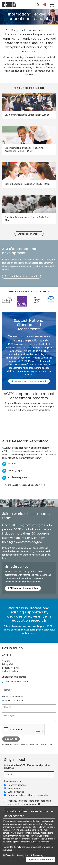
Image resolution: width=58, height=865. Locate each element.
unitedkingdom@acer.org (14, 676)
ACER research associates (23, 588)
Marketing (38, 855)
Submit (9, 739)
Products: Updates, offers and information (28, 795)
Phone (20, 700)
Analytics (23, 855)
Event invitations (16, 791)
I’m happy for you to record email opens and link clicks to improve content (29, 802)
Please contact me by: (13, 696)
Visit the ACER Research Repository (22, 485)
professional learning (30, 610)
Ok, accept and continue (41, 859)
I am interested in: (13, 781)
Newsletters (14, 788)
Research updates (17, 785)
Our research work (27, 233)
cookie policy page (42, 842)
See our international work (20, 276)
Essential (9, 855)
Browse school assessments (27, 381)
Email (7, 700)
